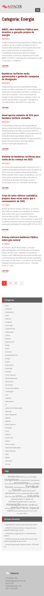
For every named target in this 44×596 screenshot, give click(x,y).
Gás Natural (9, 385)
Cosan (6, 484)
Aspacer (13, 6)
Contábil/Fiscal (10, 329)
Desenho (8, 339)
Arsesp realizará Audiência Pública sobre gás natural (20, 238)
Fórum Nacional (10, 375)
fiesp (23, 487)
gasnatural (10, 493)
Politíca (7, 441)
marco (25, 502)
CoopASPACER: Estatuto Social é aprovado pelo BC (21, 525)
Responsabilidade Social (13, 448)
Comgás (32, 477)
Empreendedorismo (11, 355)
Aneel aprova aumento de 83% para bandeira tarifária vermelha (20, 116)
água (25, 513)
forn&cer (32, 487)
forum (16, 490)
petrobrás (7, 508)
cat (28, 477)
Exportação (8, 368)
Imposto (24, 497)
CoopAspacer (9, 332)
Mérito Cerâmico (10, 424)
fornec (10, 491)
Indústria (8, 398)
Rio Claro (30, 511)
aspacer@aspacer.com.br (16, 581)
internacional (16, 499)
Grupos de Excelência (12, 388)
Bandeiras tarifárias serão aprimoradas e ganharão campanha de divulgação (20, 76)
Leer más (5, 66)
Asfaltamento (9, 312)
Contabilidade (24, 480)
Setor (6, 454)
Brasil (7, 315)
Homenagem (9, 391)
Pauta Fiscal (9, 438)
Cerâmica (8, 319)
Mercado (8, 421)
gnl (16, 493)
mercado (32, 502)
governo (19, 493)
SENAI (35, 511)
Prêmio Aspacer (10, 444)
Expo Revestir (9, 365)
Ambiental (8, 309)
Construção (9, 325)
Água (7, 306)
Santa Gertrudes (10, 451)
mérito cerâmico (29, 505)
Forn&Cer (8, 372)
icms (19, 496)
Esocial (7, 362)
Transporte (8, 461)
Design (7, 345)
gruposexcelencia (28, 493)
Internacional (9, 401)
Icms (6, 395)
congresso (12, 480)
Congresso (8, 322)
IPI (6, 405)
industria (33, 496)
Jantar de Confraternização (13, 408)
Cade (25, 477)
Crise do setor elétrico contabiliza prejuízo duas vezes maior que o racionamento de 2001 (19, 198)
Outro (7, 431)
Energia (7, 358)
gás (37, 493)
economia (21, 483)
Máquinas (8, 411)
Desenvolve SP (9, 342)
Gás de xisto (9, 382)
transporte (20, 513)
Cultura (7, 335)
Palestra (7, 434)
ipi (22, 499)
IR (24, 499)
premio (15, 508)
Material (7, 418)
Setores (7, 457)
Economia (8, 352)
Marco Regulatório (11, 414)
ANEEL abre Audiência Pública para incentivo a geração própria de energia (20, 32)
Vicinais (7, 464)
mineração (13, 504)
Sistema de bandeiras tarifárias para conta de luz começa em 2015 (21, 158)
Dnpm (7, 348)
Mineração (8, 428)
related (10, 510)
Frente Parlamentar (11, 378)
